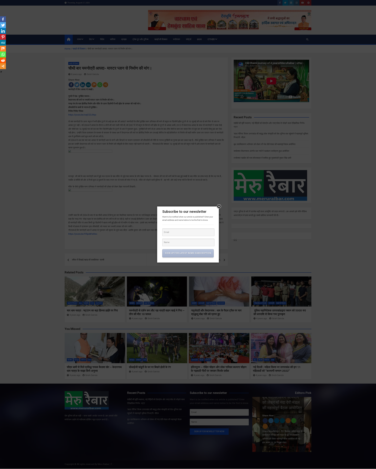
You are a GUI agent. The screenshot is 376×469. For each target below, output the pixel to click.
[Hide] (1, 72)
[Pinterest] (3, 37)
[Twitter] (3, 25)
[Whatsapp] (3, 54)
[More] (3, 66)
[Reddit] (3, 60)
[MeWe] (3, 43)
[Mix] (3, 49)
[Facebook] (3, 19)
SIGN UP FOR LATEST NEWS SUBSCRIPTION (188, 253)
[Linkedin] (3, 31)
